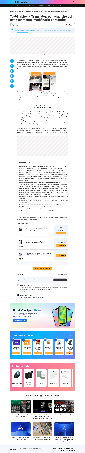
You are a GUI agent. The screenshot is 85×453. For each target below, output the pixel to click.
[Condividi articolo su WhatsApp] (12, 81)
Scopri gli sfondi (19, 320)
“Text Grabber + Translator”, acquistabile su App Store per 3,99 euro (35, 92)
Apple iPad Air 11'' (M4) (48, 348)
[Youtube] (63, 450)
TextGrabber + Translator (49, 60)
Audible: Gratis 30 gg (27, 348)
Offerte (59, 5)
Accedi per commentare (60, 279)
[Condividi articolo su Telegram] (12, 76)
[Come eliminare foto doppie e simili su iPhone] (21, 406)
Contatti (60, 448)
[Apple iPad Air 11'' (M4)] (49, 342)
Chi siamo (55, 448)
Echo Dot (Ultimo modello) (59, 348)
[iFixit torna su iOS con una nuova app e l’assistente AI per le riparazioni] (42, 429)
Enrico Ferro (16, 23)
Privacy (68, 448)
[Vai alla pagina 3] (43, 388)
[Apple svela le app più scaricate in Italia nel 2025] (21, 429)
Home (11, 11)
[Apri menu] (28, 2)
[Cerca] (13, 2)
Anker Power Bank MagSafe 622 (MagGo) (70, 348)
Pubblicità (73, 448)
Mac (22, 5)
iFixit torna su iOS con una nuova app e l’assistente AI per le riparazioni (42, 439)
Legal (64, 448)
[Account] (73, 2)
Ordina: (58, 274)
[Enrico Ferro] (11, 24)
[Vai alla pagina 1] (41, 388)
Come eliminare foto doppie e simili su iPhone (21, 415)
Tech (54, 5)
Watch (34, 5)
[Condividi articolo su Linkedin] (12, 71)
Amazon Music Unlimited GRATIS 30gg (16, 348)
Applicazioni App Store (19, 11)
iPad (17, 5)
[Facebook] (59, 450)
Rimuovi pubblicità (42, 54)
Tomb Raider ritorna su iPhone (64, 415)
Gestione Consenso (39, 450)
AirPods (28, 5)
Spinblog (28, 448)
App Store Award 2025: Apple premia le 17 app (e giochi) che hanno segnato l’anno (64, 439)
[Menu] (11, 2)
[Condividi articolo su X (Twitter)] (12, 66)
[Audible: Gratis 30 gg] (27, 342)
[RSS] (74, 450)
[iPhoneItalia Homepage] (21, 2)
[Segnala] (26, 292)
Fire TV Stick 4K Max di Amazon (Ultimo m (37, 348)
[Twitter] (61, 450)
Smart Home (41, 5)
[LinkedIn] (72, 450)
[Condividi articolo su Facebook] (12, 61)
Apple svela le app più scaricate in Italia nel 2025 (20, 438)
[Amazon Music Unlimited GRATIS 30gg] (16, 342)
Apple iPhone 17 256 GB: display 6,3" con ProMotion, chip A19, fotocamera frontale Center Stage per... (38, 254)
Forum (49, 5)
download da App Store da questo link (27, 219)
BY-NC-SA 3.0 (31, 450)
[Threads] (68, 450)
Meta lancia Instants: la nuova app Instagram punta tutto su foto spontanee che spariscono (42, 416)
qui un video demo (43, 217)
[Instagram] (65, 450)
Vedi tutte (68, 335)
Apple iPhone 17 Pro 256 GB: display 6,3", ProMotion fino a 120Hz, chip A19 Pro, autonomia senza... (39, 241)
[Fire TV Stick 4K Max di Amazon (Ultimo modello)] (38, 342)
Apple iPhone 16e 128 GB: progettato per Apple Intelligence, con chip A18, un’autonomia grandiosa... (37, 229)
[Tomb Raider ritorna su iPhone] (64, 406)
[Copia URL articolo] (12, 86)
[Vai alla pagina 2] (42, 388)
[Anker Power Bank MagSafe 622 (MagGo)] (70, 342)
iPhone (12, 5)
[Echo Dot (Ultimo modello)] (59, 342)
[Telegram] (70, 450)
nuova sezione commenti (22, 32)
